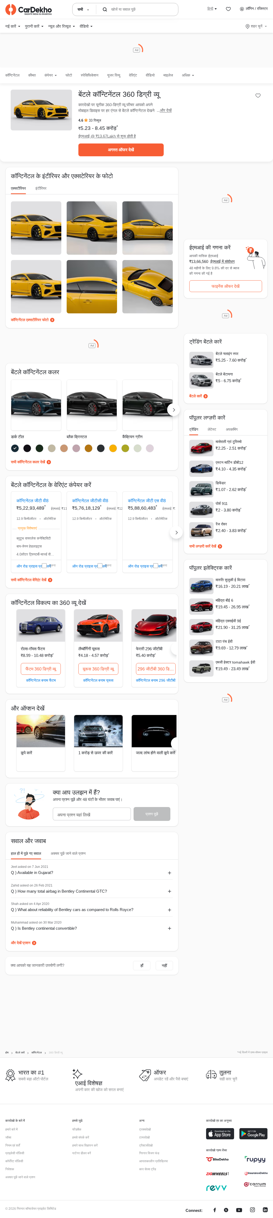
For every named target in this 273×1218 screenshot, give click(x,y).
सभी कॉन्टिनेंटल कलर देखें (28, 462)
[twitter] (226, 1211)
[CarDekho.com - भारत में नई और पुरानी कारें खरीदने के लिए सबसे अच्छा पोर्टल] (28, 9)
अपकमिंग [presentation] (232, 429)
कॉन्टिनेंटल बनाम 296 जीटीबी (155, 680)
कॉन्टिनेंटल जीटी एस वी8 (147, 500)
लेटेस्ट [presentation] (212, 429)
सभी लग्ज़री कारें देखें (202, 546)
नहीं (164, 965)
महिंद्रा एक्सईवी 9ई (228, 621)
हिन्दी (210, 8)
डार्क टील (17, 436)
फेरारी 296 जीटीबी (149, 648)
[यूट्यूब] (239, 1211)
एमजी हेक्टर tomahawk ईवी (235, 662)
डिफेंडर (221, 483)
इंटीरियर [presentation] (40, 188)
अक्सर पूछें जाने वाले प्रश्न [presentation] (68, 853)
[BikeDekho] (217, 1159)
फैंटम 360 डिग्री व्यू (41, 669)
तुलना (52, 565)
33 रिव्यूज (95, 120)
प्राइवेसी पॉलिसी (14, 1153)
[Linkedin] (265, 1211)
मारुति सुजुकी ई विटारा (230, 580)
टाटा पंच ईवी (224, 641)
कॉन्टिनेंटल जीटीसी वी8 (90, 500)
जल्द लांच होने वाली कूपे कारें (155, 752)
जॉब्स (8, 1137)
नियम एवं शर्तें (12, 1145)
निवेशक (9, 1169)
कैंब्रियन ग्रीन (132, 436)
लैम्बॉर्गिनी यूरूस (89, 648)
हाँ (141, 965)
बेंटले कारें (195, 396)
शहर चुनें (256, 26)
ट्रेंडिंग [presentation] (193, 429)
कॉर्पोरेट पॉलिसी (14, 1161)
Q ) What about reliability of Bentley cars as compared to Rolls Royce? (72, 909)
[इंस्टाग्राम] (252, 1211)
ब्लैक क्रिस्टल (77, 436)
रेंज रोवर (221, 524)
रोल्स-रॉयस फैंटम (33, 648)
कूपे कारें (26, 752)
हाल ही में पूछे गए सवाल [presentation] (26, 853)
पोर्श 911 (222, 503)
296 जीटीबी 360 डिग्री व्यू (157, 669)
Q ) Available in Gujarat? (32, 872)
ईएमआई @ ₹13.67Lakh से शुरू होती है (107, 136)
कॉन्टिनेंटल (12, 75)
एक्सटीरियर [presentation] (18, 188)
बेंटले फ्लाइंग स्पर (227, 354)
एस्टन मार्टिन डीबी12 (229, 462)
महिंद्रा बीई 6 (224, 600)
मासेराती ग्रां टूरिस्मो (229, 442)
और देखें (166, 110)
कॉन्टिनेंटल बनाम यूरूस (98, 680)
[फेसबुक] (215, 1211)
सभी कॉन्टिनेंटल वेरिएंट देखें (28, 580)
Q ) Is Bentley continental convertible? (44, 928)
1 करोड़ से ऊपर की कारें (95, 752)
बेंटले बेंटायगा (224, 374)
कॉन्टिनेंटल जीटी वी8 (33, 500)
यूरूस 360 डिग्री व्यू (98, 669)
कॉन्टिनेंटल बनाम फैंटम (41, 680)
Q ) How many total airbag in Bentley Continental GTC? (59, 891)
